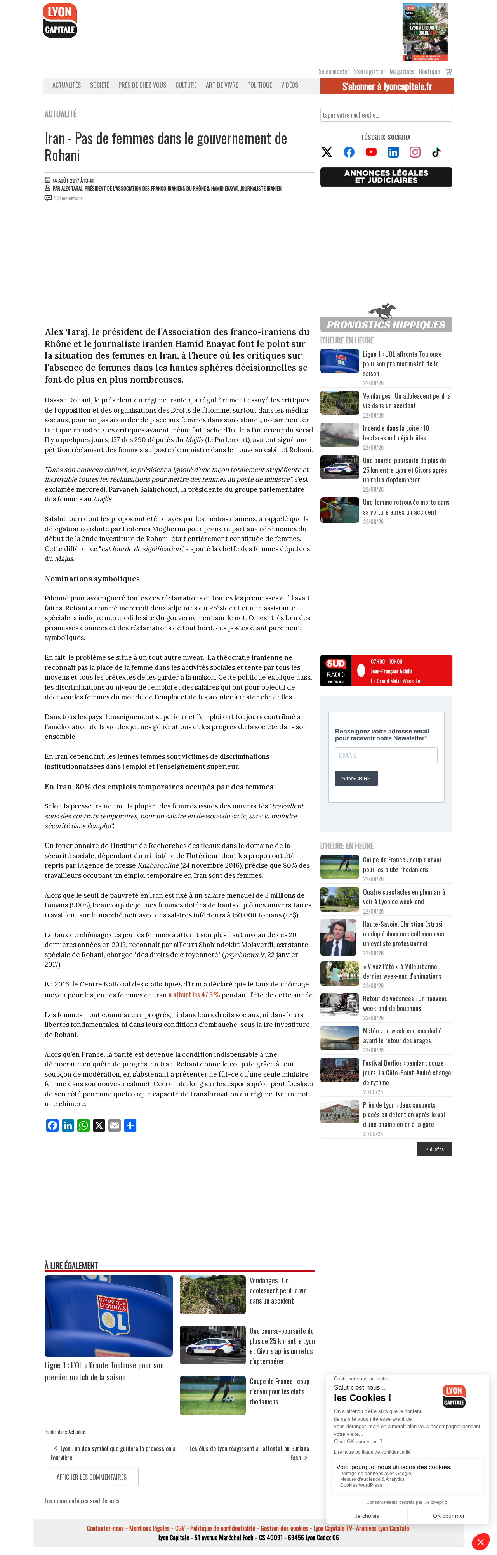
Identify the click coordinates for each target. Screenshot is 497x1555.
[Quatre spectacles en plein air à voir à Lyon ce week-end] (339, 901)
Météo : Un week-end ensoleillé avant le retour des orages (402, 1035)
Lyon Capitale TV (333, 1528)
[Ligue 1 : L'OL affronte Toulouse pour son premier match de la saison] (109, 1354)
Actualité (76, 1431)
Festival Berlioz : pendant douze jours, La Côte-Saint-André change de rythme (407, 1072)
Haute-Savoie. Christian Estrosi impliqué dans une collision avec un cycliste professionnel (404, 933)
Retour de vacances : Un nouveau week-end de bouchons (405, 1003)
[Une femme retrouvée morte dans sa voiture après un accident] (339, 511)
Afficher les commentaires (92, 1477)
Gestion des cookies (284, 1528)
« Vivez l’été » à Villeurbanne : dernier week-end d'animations (402, 971)
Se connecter (333, 71)
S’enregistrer (370, 71)
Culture (186, 85)
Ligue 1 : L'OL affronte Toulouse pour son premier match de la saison (104, 1371)
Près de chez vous (142, 85)
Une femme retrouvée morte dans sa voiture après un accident (406, 507)
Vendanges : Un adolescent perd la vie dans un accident (278, 1290)
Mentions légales (149, 1528)
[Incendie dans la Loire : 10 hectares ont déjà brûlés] (339, 436)
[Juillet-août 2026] (425, 31)
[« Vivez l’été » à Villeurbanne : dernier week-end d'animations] (339, 974)
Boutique (429, 71)
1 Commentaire (68, 198)
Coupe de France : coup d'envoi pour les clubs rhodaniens (279, 1391)
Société (99, 85)
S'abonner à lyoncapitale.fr (387, 86)
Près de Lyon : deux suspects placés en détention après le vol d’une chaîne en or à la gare (404, 1114)
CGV (180, 1528)
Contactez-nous (105, 1528)
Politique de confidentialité (222, 1528)
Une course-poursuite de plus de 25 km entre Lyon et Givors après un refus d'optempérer (282, 1346)
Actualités (66, 85)
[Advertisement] (180, 265)
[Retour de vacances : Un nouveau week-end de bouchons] (339, 1005)
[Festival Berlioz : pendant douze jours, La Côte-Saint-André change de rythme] (339, 1071)
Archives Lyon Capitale (382, 1528)
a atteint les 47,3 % (195, 994)
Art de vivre (222, 85)
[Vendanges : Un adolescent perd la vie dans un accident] (213, 1311)
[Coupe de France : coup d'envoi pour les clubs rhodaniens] (213, 1412)
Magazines (402, 71)
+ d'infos (435, 1149)
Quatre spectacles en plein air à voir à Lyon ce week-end (404, 896)
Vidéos (289, 85)
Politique (259, 85)
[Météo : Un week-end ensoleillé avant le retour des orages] (339, 1039)
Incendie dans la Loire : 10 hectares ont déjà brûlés (396, 432)
